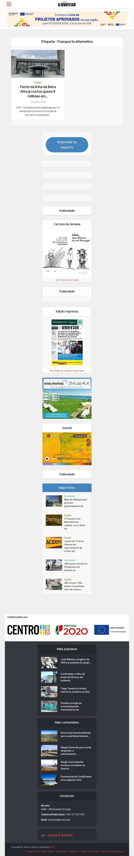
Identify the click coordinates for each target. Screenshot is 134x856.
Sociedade (69, 496)
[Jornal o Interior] (67, 3)
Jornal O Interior (60, 835)
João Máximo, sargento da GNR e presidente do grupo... (76, 661)
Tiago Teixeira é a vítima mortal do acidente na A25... (76, 690)
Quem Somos (33, 851)
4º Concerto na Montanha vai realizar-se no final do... (74, 523)
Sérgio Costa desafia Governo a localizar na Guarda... (73, 765)
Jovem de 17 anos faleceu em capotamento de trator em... (74, 546)
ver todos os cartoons (67, 280)
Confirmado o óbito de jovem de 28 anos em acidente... (73, 677)
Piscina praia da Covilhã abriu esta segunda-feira (76, 778)
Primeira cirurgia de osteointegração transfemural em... (71, 706)
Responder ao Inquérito (67, 144)
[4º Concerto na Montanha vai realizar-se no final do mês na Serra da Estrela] (55, 520)
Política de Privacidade (112, 851)
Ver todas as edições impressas (67, 370)
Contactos (74, 851)
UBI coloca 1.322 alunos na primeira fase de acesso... (74, 586)
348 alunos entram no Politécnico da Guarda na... (76, 567)
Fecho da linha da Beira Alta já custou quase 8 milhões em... (38, 91)
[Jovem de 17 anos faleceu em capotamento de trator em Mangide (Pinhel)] (55, 542)
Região (38, 82)
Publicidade (61, 851)
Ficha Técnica (48, 851)
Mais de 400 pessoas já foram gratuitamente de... (75, 502)
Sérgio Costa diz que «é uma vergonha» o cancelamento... (76, 750)
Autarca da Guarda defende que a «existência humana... (76, 734)
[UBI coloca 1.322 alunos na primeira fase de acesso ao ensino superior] (55, 584)
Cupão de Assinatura (90, 851)
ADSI (52, 847)
